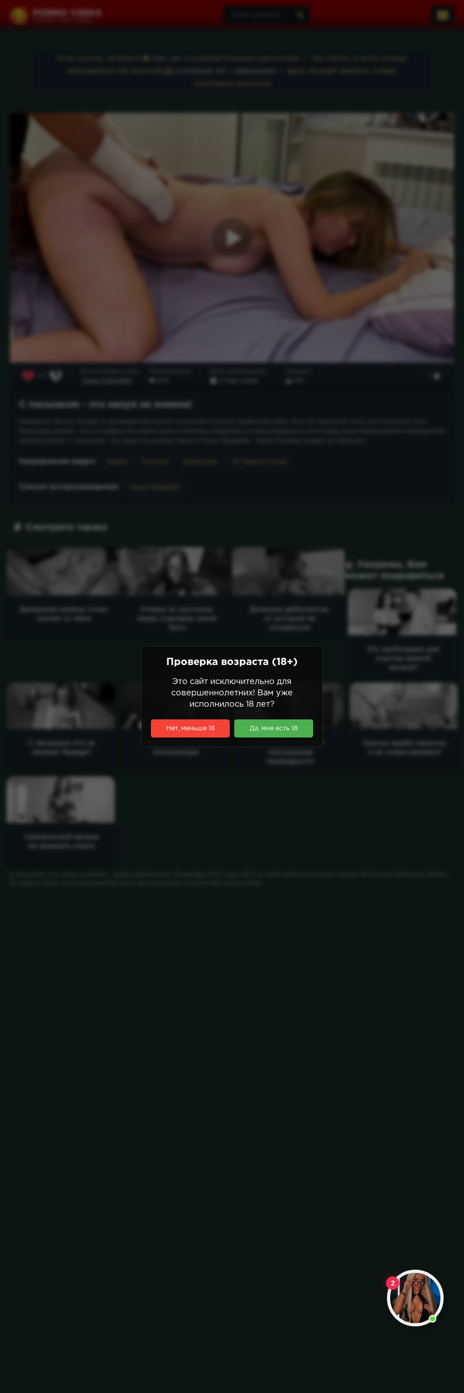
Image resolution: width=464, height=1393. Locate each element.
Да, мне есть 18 (274, 728)
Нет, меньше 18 (190, 728)
